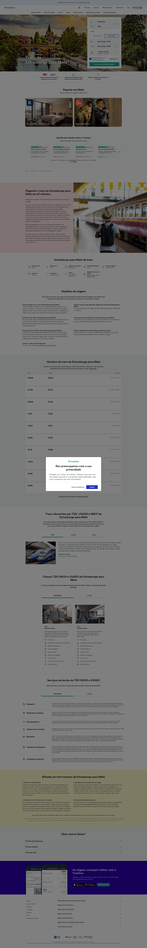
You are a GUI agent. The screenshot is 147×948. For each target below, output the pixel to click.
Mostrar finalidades (78, 487)
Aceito (92, 487)
